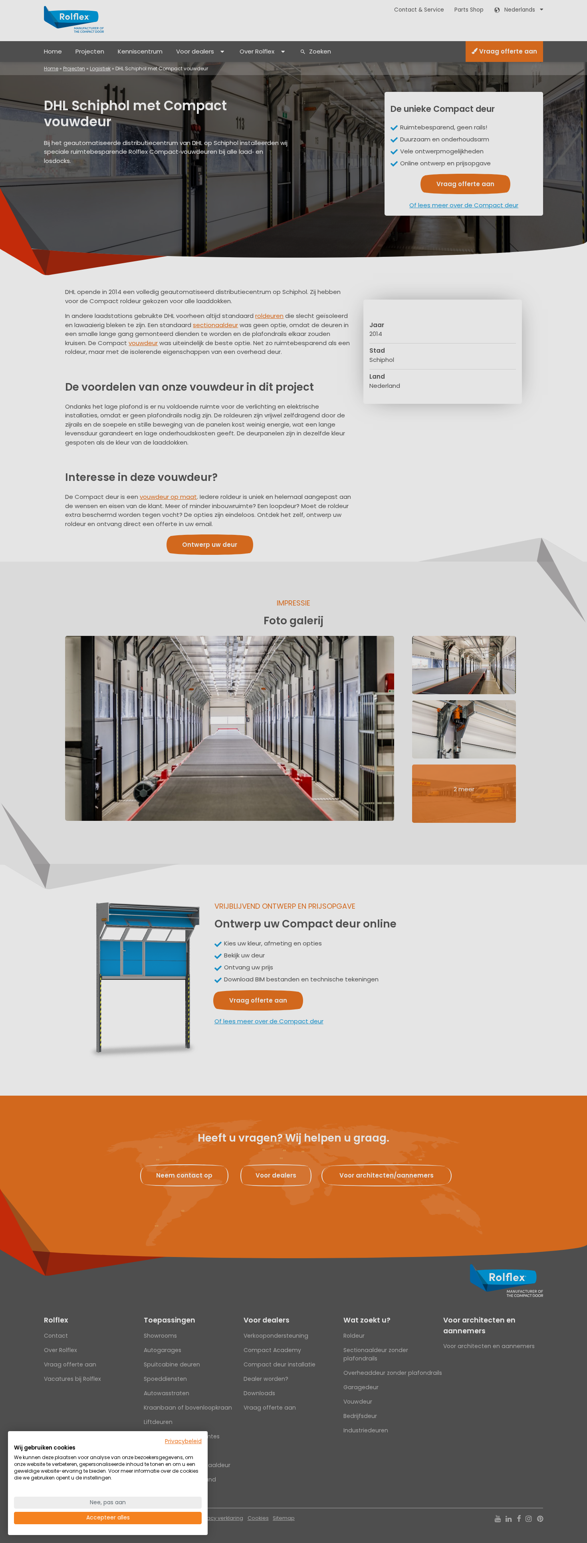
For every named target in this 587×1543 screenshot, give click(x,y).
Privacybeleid (183, 1441)
